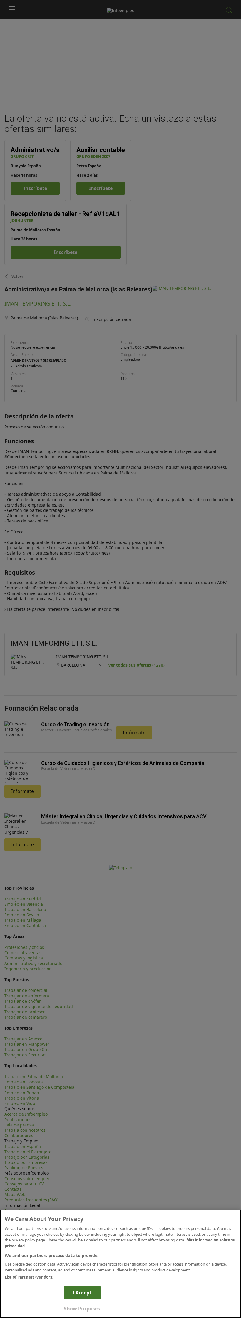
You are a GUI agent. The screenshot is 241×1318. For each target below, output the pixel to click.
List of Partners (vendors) (29, 1277)
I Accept (82, 1292)
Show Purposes (82, 1308)
